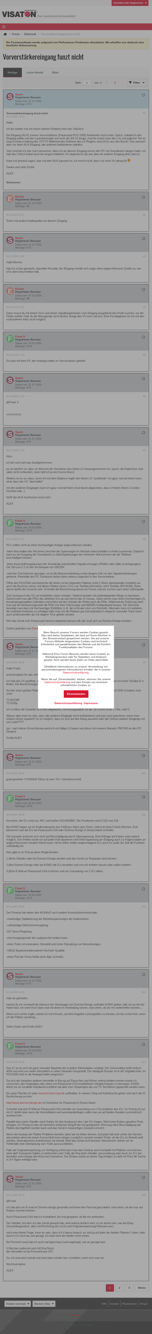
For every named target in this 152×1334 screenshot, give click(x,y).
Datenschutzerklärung (76, 672)
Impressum (91, 703)
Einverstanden (76, 693)
